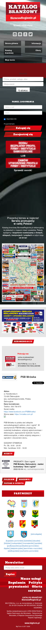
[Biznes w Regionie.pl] (23, 11)
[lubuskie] (36, 540)
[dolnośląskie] (36, 534)
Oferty (38, 50)
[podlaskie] (24, 545)
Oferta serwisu (35, 588)
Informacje (36, 43)
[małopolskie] (16, 543)
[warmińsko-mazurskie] (33, 548)
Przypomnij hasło (9, 124)
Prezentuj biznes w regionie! (23, 218)
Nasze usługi (31, 579)
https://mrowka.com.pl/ (24, 414)
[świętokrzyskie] (17, 548)
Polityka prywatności (25, 585)
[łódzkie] (7, 543)
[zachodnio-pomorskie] (29, 551)
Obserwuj (25, 480)
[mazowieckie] (28, 543)
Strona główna (11, 43)
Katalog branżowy (9, 51)
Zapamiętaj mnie (11, 119)
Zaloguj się (23, 128)
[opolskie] (38, 543)
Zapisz (10, 574)
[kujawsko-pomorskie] (15, 540)
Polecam (9, 480)
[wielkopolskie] (14, 551)
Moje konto (10, 60)
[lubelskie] (28, 540)
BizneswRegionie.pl (31, 599)
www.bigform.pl (32, 622)
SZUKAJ (24, 90)
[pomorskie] (34, 545)
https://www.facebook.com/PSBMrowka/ (20, 411)
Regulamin (17, 583)
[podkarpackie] (13, 545)
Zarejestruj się (23, 134)
